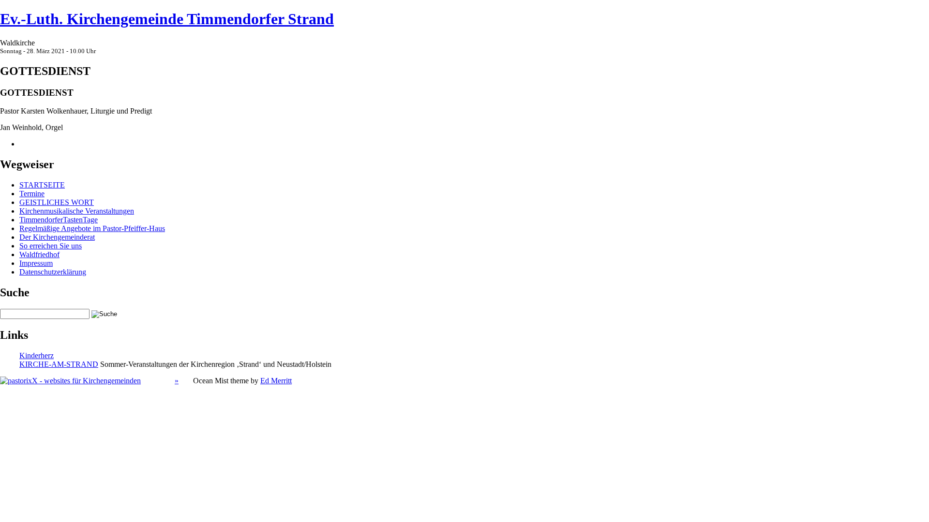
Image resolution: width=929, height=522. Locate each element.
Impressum (36, 263)
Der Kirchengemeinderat (57, 237)
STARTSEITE (42, 185)
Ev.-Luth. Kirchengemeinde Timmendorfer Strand (167, 19)
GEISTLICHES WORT (56, 202)
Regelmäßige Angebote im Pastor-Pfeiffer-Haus (92, 228)
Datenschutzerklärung (52, 272)
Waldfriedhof (39, 254)
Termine (32, 193)
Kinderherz (36, 355)
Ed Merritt (276, 381)
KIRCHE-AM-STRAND (58, 364)
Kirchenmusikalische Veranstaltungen (76, 211)
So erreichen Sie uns (50, 246)
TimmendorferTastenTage (58, 220)
